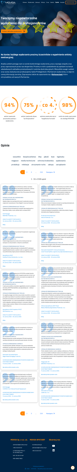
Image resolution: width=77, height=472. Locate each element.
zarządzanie (61, 164)
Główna (25, 2)
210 (41, 172)
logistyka (60, 157)
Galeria (52, 2)
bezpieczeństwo (29, 157)
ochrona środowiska (46, 160)
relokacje (25, 164)
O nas (47, 2)
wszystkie (17, 157)
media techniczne (28, 160)
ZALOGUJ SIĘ (70, 2)
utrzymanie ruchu (38, 164)
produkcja (15, 164)
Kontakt (62, 2)
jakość (46, 157)
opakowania (60, 160)
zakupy (51, 164)
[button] (14, 31)
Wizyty (43, 2)
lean (53, 157)
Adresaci (37, 2)
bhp (40, 157)
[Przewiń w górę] (73, 468)
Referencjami (57, 74)
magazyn (15, 160)
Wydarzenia (31, 2)
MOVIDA (33, 468)
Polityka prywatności (38, 466)
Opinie (57, 2)
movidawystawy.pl (37, 444)
